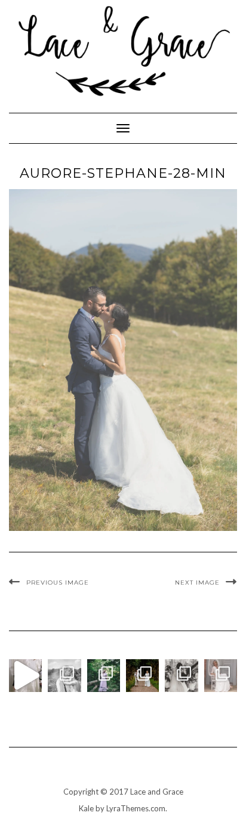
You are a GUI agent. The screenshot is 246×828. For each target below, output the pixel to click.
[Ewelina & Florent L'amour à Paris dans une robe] (181, 675)
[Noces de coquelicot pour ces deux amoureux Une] (64, 675)
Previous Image (57, 582)
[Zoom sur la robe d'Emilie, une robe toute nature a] (220, 675)
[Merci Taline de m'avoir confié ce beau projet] (25, 675)
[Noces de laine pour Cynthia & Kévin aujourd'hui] (103, 675)
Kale (86, 808)
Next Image (197, 582)
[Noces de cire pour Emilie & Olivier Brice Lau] (142, 675)
